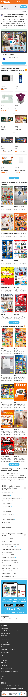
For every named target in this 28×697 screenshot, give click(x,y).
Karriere (3, 679)
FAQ (2, 655)
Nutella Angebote (5, 644)
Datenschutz (4, 662)
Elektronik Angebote (14, 618)
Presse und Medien (6, 674)
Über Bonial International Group (9, 671)
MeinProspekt (4, 618)
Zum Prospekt (13, 63)
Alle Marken (4, 635)
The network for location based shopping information (12, 689)
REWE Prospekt (5, 628)
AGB (2, 658)
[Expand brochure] (14, 42)
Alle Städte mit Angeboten (8, 649)
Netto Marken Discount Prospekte (10, 630)
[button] (26, 2)
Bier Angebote (5, 646)
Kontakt (3, 676)
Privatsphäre (4, 665)
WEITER (23, 6)
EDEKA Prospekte (5, 633)
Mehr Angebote (14, 178)
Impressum (4, 660)
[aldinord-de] (2, 15)
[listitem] (7, 81)
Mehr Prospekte (14, 322)
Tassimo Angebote (6, 642)
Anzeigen (24, 11)
